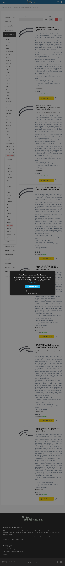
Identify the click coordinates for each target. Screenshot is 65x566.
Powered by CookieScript (32, 293)
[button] (32, 291)
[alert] (32, 283)
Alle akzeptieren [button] (32, 286)
